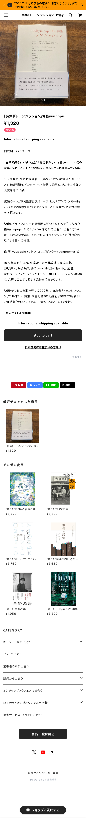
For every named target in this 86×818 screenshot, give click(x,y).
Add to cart (43, 335)
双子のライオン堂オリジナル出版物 (25, 702)
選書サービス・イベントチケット (23, 715)
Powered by (38, 779)
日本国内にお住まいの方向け (43, 347)
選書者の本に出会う (16, 666)
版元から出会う (13, 678)
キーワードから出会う (17, 642)
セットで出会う (12, 654)
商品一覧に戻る (43, 734)
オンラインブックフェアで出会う (23, 690)
